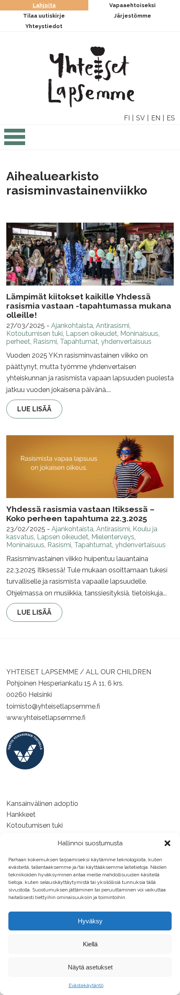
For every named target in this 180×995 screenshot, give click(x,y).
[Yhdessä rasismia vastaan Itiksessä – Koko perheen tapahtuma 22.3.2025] (90, 466)
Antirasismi (112, 326)
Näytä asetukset (90, 967)
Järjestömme (132, 16)
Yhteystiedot (44, 26)
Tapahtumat (79, 342)
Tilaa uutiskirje (44, 16)
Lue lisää (34, 409)
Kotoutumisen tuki (34, 334)
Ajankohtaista (72, 326)
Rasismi (45, 342)
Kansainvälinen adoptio (42, 804)
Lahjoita (44, 5)
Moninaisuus (139, 334)
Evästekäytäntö (86, 985)
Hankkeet (21, 814)
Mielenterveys (112, 537)
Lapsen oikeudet (91, 334)
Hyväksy (90, 921)
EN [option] (155, 118)
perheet (18, 342)
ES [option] (171, 118)
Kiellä (90, 944)
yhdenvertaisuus (126, 342)
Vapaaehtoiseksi (132, 5)
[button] (167, 843)
